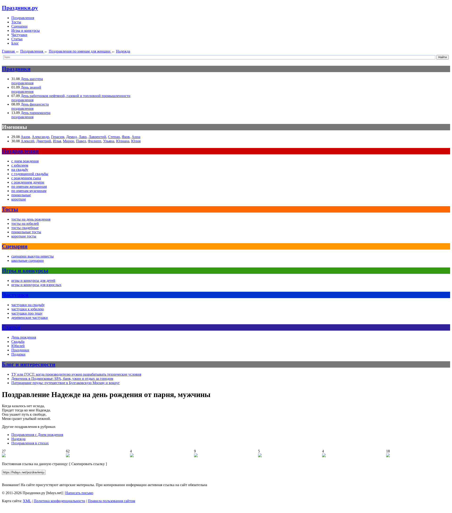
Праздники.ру (20, 8)
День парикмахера (35, 113)
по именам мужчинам (28, 191)
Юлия (136, 141)
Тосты (16, 22)
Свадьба (17, 342)
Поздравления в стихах (30, 443)
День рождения (23, 337)
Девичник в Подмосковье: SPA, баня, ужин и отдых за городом (62, 379)
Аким (25, 137)
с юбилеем (19, 165)
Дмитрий (43, 141)
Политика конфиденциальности (59, 501)
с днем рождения (25, 161)
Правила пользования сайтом (111, 501)
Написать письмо (79, 493)
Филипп (94, 141)
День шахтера (32, 79)
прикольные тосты (26, 232)
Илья (57, 141)
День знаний (31, 87)
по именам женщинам (29, 187)
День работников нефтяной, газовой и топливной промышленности (75, 96)
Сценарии (19, 26)
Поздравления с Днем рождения (37, 435)
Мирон (68, 141)
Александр (40, 137)
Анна (136, 137)
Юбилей (18, 346)
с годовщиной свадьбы (29, 174)
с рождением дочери (27, 182)
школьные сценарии (27, 261)
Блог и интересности (28, 364)
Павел (81, 141)
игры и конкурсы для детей (33, 281)
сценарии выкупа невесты (32, 256)
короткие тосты (23, 236)
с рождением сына (26, 178)
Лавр (83, 137)
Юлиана (122, 141)
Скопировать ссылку (88, 464)
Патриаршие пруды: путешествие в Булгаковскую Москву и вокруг (65, 383)
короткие (18, 199)
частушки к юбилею (27, 309)
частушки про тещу (27, 313)
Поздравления (22, 18)
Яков (126, 137)
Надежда (18, 439)
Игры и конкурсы (25, 31)
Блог (15, 43)
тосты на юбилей (25, 224)
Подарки (18, 354)
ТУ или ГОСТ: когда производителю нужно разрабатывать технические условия (76, 374)
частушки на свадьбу (28, 305)
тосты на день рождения (30, 219)
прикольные (21, 195)
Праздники (16, 69)
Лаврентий (97, 137)
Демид (71, 137)
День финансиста (35, 104)
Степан (114, 137)
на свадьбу (19, 170)
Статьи (17, 39)
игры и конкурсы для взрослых (36, 285)
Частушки (19, 35)
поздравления (22, 83)
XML (27, 501)
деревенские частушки (29, 318)
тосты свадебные (25, 228)
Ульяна (108, 141)
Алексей (27, 141)
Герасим (57, 137)
